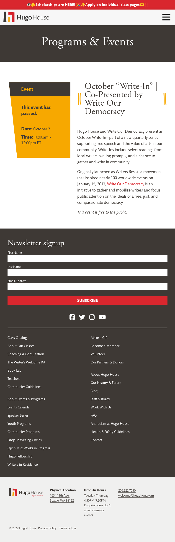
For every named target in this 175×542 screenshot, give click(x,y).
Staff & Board (100, 399)
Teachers (14, 378)
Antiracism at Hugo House (110, 423)
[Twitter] (82, 317)
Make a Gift (99, 338)
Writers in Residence (23, 464)
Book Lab (14, 370)
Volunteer (98, 354)
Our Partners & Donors (107, 362)
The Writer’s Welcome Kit (26, 362)
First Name (15, 253)
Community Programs (24, 432)
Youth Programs (19, 423)
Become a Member (105, 346)
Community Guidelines (24, 387)
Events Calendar (19, 407)
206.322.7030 (127, 490)
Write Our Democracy (125, 183)
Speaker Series (18, 415)
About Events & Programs (26, 399)
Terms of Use (67, 528)
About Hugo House (105, 374)
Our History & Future (106, 382)
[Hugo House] (26, 492)
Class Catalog (17, 338)
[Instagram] (92, 317)
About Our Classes (21, 346)
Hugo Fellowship (20, 456)
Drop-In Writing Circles (25, 440)
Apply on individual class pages (112, 4)
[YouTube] (102, 317)
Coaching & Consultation (26, 354)
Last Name (14, 267)
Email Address (17, 281)
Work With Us (101, 407)
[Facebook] (72, 317)
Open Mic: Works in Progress (29, 448)
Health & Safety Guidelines (110, 432)
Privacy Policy (47, 528)
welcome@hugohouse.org (136, 495)
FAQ (94, 415)
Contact (96, 440)
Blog (94, 391)
